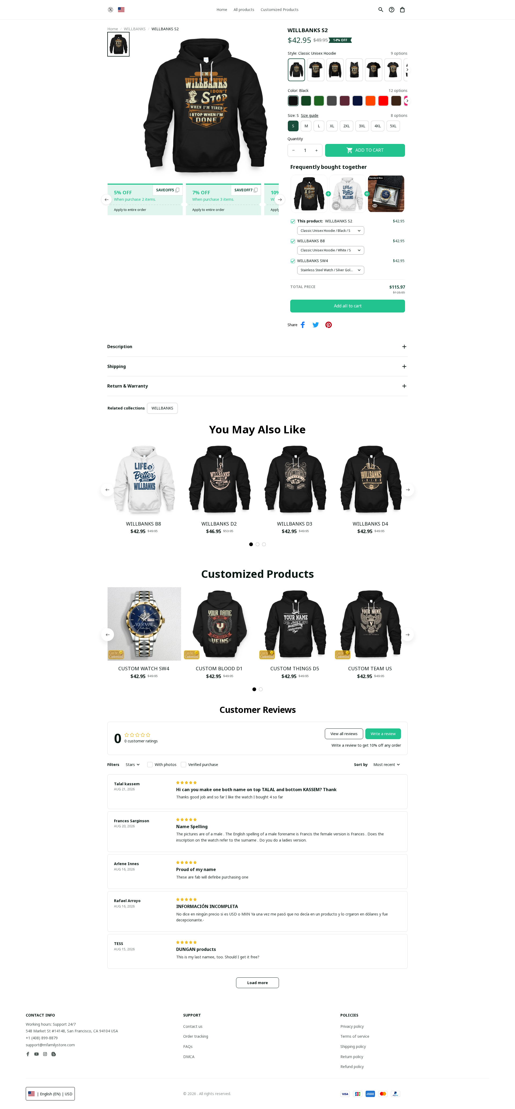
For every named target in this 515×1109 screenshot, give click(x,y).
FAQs (188, 1046)
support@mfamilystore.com (50, 1044)
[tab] (251, 544)
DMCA (188, 1056)
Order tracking (195, 1036)
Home (112, 28)
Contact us (193, 1026)
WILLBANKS (135, 28)
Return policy (351, 1056)
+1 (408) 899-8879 (42, 1037)
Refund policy (352, 1066)
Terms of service (354, 1036)
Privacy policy (352, 1026)
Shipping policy (353, 1046)
